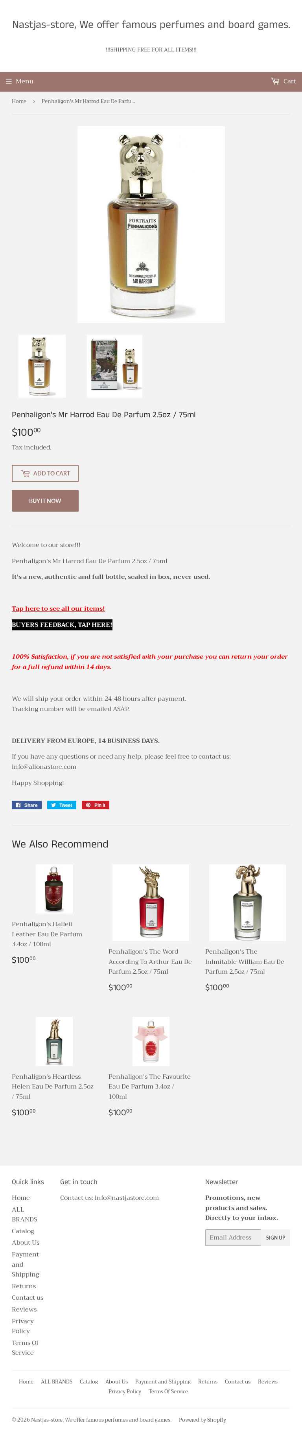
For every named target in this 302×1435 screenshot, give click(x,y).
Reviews (24, 1309)
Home (19, 101)
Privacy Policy (23, 1326)
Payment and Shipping (163, 1381)
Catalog (23, 1231)
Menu (24, 81)
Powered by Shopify (202, 1419)
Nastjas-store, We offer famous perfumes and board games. (151, 25)
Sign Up (275, 1238)
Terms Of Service (25, 1348)
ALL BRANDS (24, 1214)
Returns (24, 1286)
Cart (289, 81)
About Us (25, 1242)
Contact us (27, 1297)
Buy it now (45, 500)
